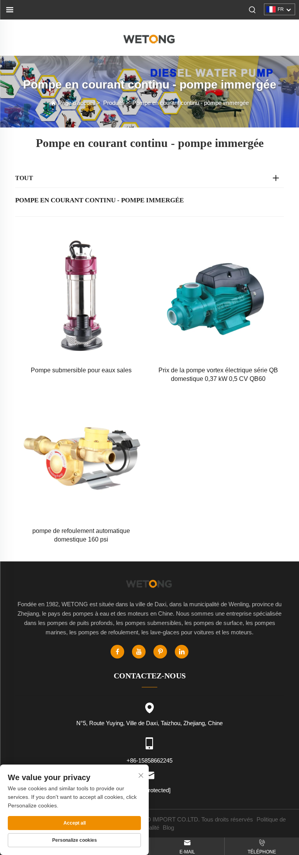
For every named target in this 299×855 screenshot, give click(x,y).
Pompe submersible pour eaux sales (81, 370)
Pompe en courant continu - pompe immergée (190, 102)
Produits (113, 102)
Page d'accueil (76, 102)
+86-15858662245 (149, 760)
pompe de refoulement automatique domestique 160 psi (81, 535)
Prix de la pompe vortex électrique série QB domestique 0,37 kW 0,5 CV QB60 (218, 374)
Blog (168, 827)
